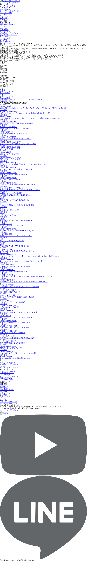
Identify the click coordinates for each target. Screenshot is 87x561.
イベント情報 (5, 396)
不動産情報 (4, 30)
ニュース (3, 28)
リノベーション (6, 16)
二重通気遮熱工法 (7, 8)
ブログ (2, 26)
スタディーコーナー (7, 91)
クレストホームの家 (7, 6)
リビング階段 (5, 93)
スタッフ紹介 (5, 23)
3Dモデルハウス (6, 388)
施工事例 (3, 18)
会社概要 (3, 395)
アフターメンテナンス (8, 14)
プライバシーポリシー (8, 35)
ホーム (2, 366)
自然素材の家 (5, 9)
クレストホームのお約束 (9, 2)
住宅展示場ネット (7, 390)
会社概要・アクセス (7, 25)
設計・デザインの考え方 (9, 11)
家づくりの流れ (6, 13)
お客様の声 (4, 19)
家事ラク (3, 89)
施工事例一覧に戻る (7, 101)
